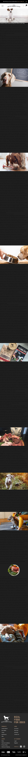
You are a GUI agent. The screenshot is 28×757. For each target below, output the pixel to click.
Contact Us (16, 734)
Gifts (3, 736)
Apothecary (4, 734)
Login (15, 741)
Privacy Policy (5, 744)
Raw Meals (4, 730)
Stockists (16, 732)
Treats (3, 732)
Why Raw (16, 730)
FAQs (3, 741)
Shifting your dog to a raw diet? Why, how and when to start (14, 472)
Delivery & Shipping (6, 746)
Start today (20, 1)
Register (16, 742)
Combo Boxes (4, 728)
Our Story (16, 728)
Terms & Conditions (6, 742)
